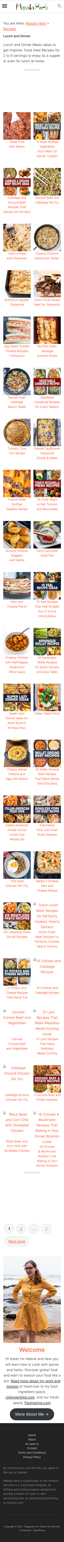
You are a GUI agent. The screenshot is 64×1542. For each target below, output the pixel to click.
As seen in (32, 1444)
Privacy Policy (32, 1457)
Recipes (9, 29)
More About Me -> (32, 1414)
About (32, 1439)
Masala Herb (36, 23)
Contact (32, 1448)
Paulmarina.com (37, 1403)
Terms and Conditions (32, 1452)
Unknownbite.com (20, 1397)
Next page (16, 1241)
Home (32, 1435)
